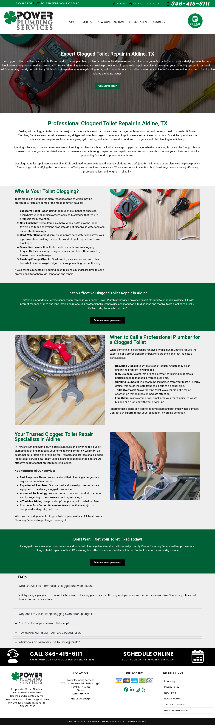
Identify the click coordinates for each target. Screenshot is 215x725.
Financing (169, 681)
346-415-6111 (189, 4)
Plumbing (86, 22)
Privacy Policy (171, 687)
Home (71, 22)
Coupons (120, 4)
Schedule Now (195, 25)
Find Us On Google (81, 699)
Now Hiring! (170, 693)
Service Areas (138, 22)
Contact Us (153, 4)
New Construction (111, 22)
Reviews (136, 4)
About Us (159, 22)
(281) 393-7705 (80, 693)
